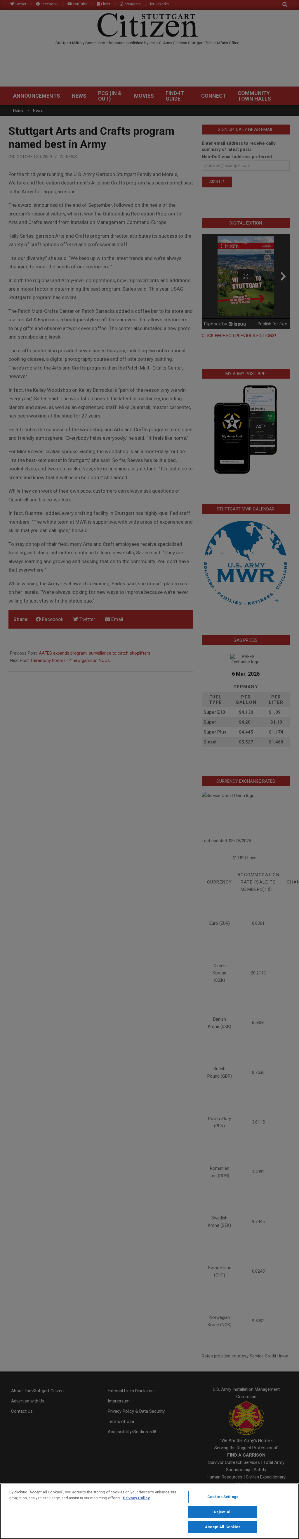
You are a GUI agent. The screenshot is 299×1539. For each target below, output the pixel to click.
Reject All (223, 1512)
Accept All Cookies (222, 1527)
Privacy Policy (136, 1498)
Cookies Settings (222, 1497)
